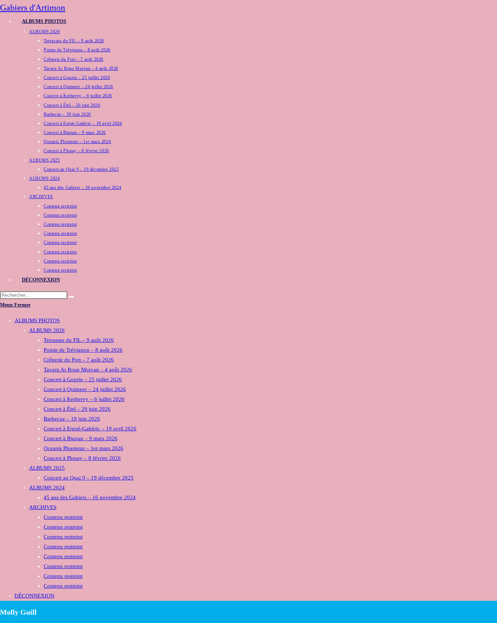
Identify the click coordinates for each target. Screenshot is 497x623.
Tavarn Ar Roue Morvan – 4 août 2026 (88, 369)
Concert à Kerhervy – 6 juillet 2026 (84, 399)
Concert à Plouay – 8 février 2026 (82, 458)
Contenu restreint (63, 517)
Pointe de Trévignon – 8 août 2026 (83, 350)
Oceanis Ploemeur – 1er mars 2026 (83, 448)
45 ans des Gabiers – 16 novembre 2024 (90, 497)
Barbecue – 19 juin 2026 (72, 419)
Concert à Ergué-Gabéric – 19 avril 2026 (90, 428)
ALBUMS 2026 (47, 330)
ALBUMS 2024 (47, 487)
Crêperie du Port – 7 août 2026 (79, 360)
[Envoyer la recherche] (71, 296)
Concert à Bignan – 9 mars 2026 (81, 438)
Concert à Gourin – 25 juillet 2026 (83, 379)
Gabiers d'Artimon (32, 7)
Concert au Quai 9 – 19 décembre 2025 (89, 478)
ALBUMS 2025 (47, 468)
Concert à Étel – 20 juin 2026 (77, 409)
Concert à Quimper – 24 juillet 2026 (85, 389)
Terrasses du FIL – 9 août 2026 (79, 340)
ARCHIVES (42, 507)
